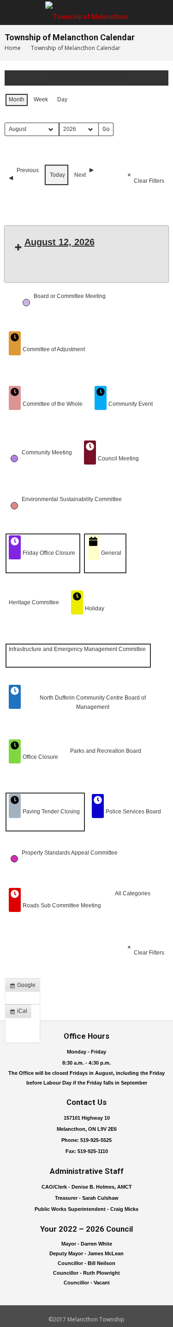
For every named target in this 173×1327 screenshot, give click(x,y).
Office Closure (40, 757)
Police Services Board (133, 811)
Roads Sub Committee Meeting (62, 905)
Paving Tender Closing (51, 811)
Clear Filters (149, 181)
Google (24, 987)
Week (41, 99)
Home (13, 48)
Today (57, 175)
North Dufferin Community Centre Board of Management (93, 702)
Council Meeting (118, 458)
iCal (20, 1013)
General (111, 553)
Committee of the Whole (53, 404)
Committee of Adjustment (54, 349)
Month (16, 99)
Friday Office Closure (49, 553)
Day (62, 99)
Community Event (130, 404)
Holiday (94, 608)
